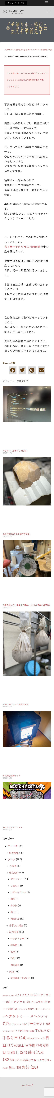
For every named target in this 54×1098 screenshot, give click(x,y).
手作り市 (15, 1037)
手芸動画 (32, 1038)
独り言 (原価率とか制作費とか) (16, 533)
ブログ (36, 50)
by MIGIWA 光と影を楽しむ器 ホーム (19, 50)
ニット (41, 1009)
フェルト (15, 885)
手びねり (43, 1030)
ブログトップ (27, 1085)
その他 (12, 865)
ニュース (13, 846)
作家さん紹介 (16, 925)
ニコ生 (33, 1009)
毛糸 (13, 951)
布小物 (14, 905)
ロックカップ (8, 1031)
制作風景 (44, 50)
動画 (13, 898)
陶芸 (50, 50)
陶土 (15, 1067)
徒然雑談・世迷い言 (20, 978)
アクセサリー (17, 879)
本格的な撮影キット (11, 775)
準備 (35, 1045)
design (6, 995)
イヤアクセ (20, 1002)
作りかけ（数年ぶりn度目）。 (16, 450)
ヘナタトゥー (17, 938)
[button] (46, 2)
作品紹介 (14, 872)
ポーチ (12, 1024)
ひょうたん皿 (26, 995)
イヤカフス (39, 1002)
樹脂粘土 (15, 945)
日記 (11, 971)
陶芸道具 (15, 964)
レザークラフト (18, 892)
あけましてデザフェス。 (13, 827)
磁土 (19, 1052)
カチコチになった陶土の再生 (15, 704)
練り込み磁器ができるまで (30, 1060)
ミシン (20, 1024)
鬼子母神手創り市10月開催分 (22, 246)
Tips (13, 995)
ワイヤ (20, 1030)
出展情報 (14, 852)
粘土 (13, 912)
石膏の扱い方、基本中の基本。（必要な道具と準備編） (27, 605)
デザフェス (22, 1009)
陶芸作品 (15, 918)
